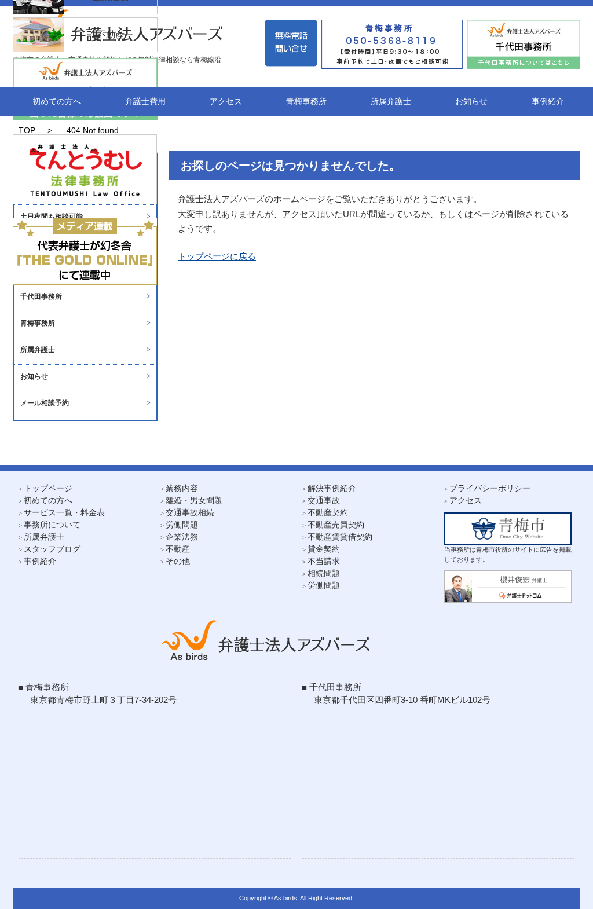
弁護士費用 (145, 101)
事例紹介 (548, 101)
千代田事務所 (41, 296)
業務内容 (182, 488)
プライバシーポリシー (489, 488)
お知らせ (471, 101)
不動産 (178, 549)
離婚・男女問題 (194, 500)
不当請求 (324, 561)
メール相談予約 (44, 403)
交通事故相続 (190, 512)
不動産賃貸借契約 (340, 536)
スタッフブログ (52, 549)
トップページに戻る (217, 256)
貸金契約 (324, 549)
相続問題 (324, 573)
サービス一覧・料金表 (64, 512)
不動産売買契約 (336, 524)
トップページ (48, 488)
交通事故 (324, 500)
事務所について (52, 524)
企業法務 (182, 536)
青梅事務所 (306, 101)
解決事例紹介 (332, 488)
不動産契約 (328, 512)
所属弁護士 (391, 101)
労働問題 (182, 524)
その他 (178, 561)
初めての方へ (56, 101)
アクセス (226, 101)
